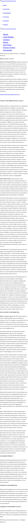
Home (5, 42)
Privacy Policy (9, 47)
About (5, 5)
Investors (6, 21)
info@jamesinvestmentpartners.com (10, 94)
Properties (6, 9)
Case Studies (7, 13)
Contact (5, 24)
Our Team (6, 17)
